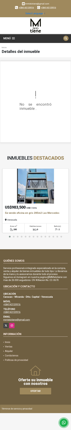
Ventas (8, 346)
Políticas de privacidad (16, 360)
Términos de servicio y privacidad (17, 409)
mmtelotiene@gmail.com (16, 319)
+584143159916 (26, 7)
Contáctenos (11, 355)
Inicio (4, 47)
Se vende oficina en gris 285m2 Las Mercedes (32, 212)
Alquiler (9, 351)
